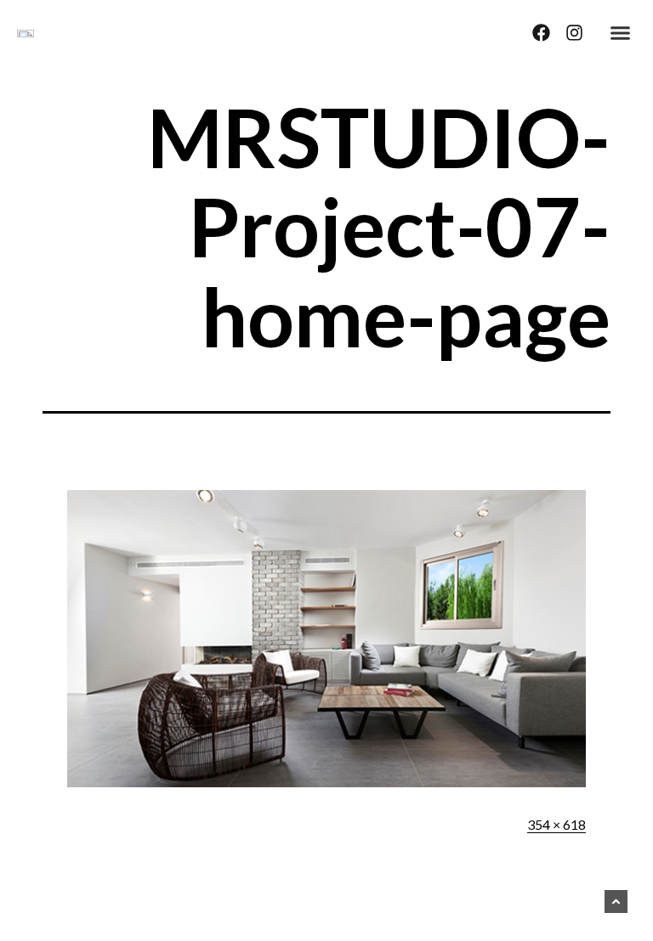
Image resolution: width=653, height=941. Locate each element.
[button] (621, 33)
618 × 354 (556, 824)
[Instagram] (574, 32)
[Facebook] (541, 32)
